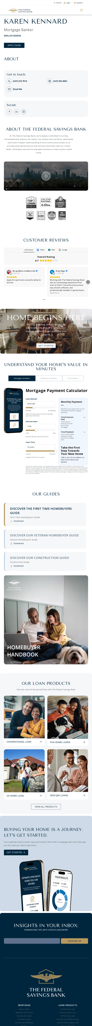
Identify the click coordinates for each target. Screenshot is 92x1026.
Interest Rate (31, 421)
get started (46, 345)
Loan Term (30, 442)
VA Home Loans (24, 1020)
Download (16, 521)
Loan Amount (31, 399)
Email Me (17, 89)
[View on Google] (9, 272)
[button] (4, 282)
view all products (46, 807)
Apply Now (14, 45)
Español (79, 3)
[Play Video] (46, 176)
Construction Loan (67, 1010)
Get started (15, 853)
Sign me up (74, 941)
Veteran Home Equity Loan (68, 1023)
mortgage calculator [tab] (22, 378)
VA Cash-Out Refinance (24, 1023)
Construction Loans (24, 1016)
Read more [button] (54, 293)
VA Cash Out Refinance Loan (68, 1020)
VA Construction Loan (67, 1013)
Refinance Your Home (24, 1013)
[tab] (45, 515)
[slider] (41, 407)
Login (68, 3)
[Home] (20, 10)
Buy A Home (24, 1010)
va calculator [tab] (73, 378)
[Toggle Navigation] (81, 10)
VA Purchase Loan (68, 1016)
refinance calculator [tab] (49, 378)
